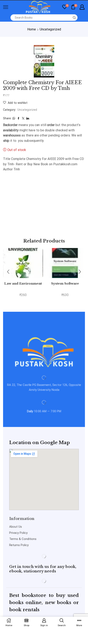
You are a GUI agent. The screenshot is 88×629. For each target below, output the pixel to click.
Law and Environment (23, 283)
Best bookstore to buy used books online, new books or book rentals (44, 602)
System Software (65, 283)
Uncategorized (50, 29)
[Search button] (74, 18)
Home (31, 29)
